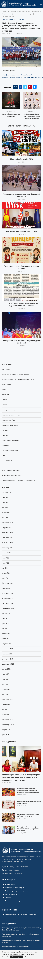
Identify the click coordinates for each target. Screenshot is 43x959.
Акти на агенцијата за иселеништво (15, 374)
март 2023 (5, 694)
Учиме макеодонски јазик (11, 476)
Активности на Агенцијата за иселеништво (18, 380)
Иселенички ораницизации (15, 901)
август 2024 (6, 613)
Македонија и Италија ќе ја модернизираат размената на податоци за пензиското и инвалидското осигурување (21, 777)
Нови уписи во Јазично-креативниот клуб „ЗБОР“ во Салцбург (28, 815)
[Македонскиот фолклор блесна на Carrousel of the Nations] (21, 178)
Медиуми (5, 445)
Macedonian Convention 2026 (21, 159)
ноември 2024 (7, 598)
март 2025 (5, 578)
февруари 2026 (7, 523)
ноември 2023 (7, 654)
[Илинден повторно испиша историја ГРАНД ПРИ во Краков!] (21, 325)
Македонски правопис (10, 440)
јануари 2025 (6, 588)
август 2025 (6, 553)
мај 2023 (5, 684)
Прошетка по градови (10, 450)
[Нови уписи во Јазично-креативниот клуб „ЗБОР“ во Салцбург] (8, 817)
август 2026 (6, 492)
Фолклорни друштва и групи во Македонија (18, 481)
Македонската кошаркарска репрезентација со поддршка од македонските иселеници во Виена (28, 790)
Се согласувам (17, 957)
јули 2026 (5, 497)
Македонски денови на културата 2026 (15, 946)
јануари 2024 (6, 644)
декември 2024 (7, 593)
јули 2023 (5, 674)
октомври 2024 (7, 603)
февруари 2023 (7, 699)
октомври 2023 (7, 659)
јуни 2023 (5, 679)
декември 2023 (7, 649)
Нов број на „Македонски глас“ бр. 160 (21, 231)
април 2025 (6, 573)
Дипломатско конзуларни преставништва (20, 914)
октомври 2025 (7, 543)
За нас (4, 405)
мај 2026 (5, 507)
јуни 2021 (5, 735)
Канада (5, 430)
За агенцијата (10, 884)
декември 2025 (7, 533)
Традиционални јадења (11, 470)
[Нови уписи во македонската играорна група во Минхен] (8, 805)
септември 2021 (8, 725)
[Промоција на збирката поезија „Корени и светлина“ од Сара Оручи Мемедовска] (8, 830)
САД (3, 455)
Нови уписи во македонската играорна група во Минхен (29, 802)
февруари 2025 (7, 583)
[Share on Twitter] (25, 87)
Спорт (4, 465)
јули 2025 (5, 558)
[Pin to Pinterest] (30, 87)
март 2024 (5, 639)
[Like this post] (16, 87)
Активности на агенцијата (14, 888)
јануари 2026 (6, 528)
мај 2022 (5, 709)
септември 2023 (8, 664)
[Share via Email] (35, 87)
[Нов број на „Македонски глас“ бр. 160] (21, 215)
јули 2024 (5, 619)
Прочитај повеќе (30, 957)
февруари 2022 (7, 720)
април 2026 (6, 512)
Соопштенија (7, 460)
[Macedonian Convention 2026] (21, 143)
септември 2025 (8, 548)
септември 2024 (8, 608)
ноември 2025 (7, 538)
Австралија (6, 369)
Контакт (8, 897)
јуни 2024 (5, 624)
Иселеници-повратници (11, 415)
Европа (5, 400)
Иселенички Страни (9, 420)
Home (4, 11)
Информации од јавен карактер (13, 410)
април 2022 (6, 714)
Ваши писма (6, 385)
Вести (4, 390)
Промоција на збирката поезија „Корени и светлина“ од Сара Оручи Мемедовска (28, 828)
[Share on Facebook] (20, 87)
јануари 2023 (6, 704)
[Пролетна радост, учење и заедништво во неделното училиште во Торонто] (21, 287)
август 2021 (6, 730)
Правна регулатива (12, 894)
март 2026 (5, 517)
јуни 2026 (5, 502)
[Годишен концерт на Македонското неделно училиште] (21, 250)
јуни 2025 (5, 563)
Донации (5, 395)
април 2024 (6, 634)
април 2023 (6, 689)
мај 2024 (5, 629)
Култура (5, 435)
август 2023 (6, 669)
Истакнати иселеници (10, 425)
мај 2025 (5, 568)
